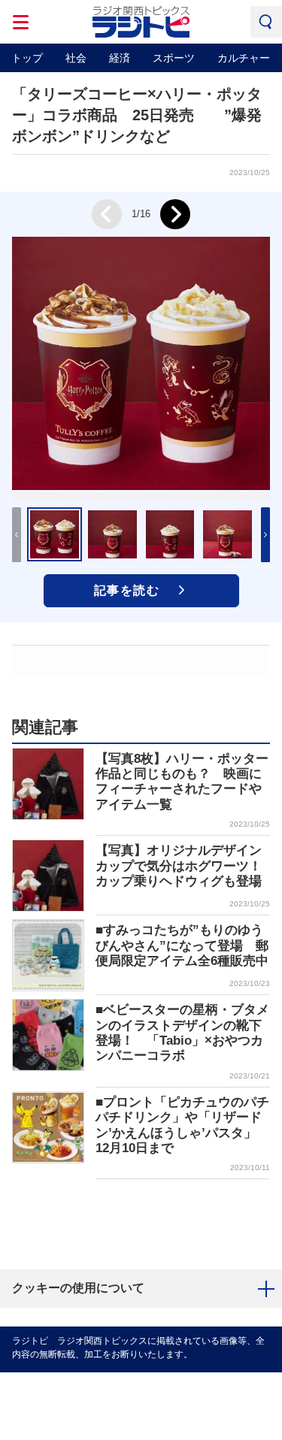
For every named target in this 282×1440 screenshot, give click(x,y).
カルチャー (243, 58)
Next (175, 214)
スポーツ (174, 58)
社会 (75, 58)
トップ (27, 58)
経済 (119, 58)
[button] (265, 534)
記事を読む (127, 590)
